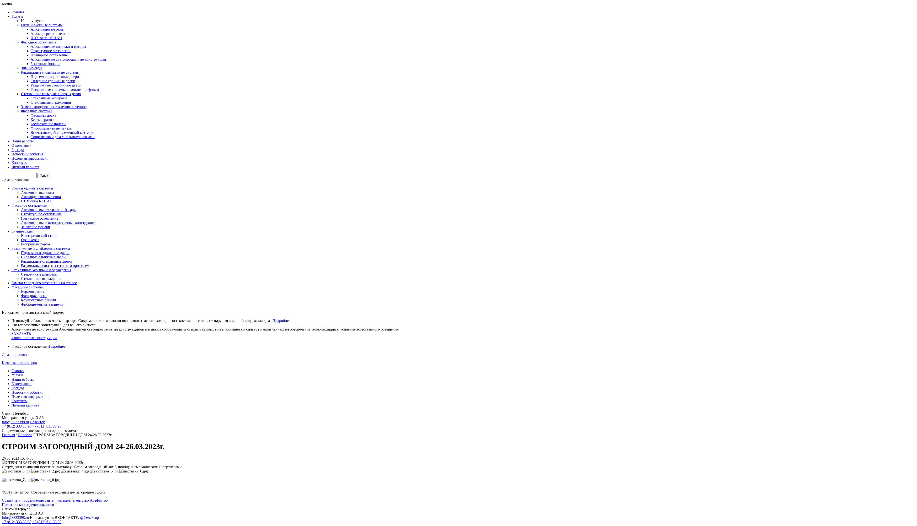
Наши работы (22, 141)
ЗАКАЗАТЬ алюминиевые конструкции (34, 335)
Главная (17, 12)
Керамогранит (42, 120)
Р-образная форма (35, 244)
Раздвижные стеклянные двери (56, 85)
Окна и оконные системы (42, 25)
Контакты (19, 163)
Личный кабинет (25, 167)
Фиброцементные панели (51, 128)
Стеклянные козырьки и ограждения (51, 94)
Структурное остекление (51, 51)
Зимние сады (31, 68)
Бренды (17, 150)
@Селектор (89, 517)
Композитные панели (48, 124)
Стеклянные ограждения (51, 102)
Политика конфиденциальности (28, 505)
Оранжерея (30, 240)
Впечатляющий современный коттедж (62, 132)
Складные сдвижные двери (53, 81)
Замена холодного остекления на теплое (53, 107)
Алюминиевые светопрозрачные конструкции (68, 59)
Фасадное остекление (38, 42)
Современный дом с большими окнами (63, 137)
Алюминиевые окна (47, 29)
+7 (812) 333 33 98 (16, 426)
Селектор (37, 422)
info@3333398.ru (15, 422)
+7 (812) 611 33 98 (46, 426)
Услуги (17, 16)
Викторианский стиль (39, 235)
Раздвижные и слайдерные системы (50, 72)
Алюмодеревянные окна (50, 34)
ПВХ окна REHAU (46, 38)
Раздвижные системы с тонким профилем (65, 89)
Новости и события (27, 154)
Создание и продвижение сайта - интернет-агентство (55, 500)
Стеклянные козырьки (49, 98)
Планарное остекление (49, 55)
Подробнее (281, 321)
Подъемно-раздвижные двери (55, 77)
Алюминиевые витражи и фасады (58, 46)
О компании (21, 145)
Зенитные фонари (45, 64)
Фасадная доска (43, 115)
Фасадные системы (36, 111)
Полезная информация (29, 158)
